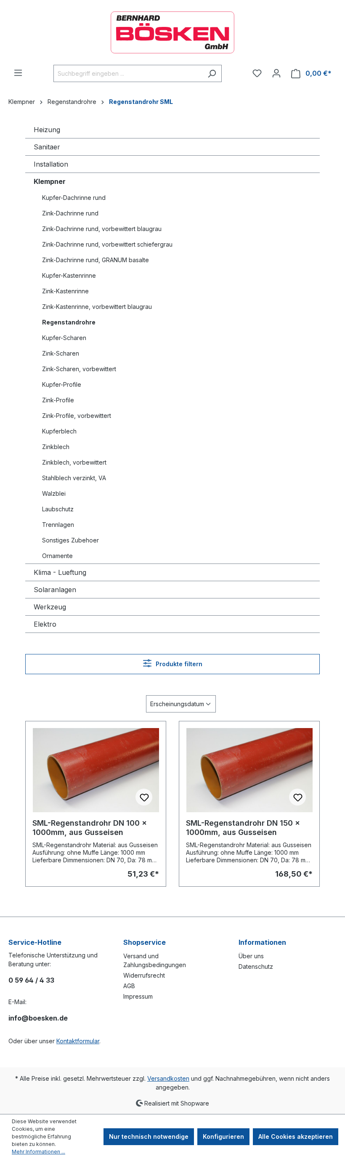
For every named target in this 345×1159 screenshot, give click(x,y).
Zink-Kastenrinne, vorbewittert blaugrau (97, 306)
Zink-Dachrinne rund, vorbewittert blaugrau (102, 228)
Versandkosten (168, 1078)
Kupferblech (59, 431)
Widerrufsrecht (144, 975)
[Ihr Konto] (276, 73)
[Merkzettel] (257, 73)
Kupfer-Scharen (64, 337)
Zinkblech (55, 446)
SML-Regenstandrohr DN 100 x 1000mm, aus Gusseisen (89, 828)
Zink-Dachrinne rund (70, 213)
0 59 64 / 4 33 (31, 980)
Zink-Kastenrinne (65, 291)
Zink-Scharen (60, 353)
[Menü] (18, 73)
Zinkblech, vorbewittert (74, 462)
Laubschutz (58, 509)
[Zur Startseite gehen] (172, 32)
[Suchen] (212, 73)
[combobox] (127, 73)
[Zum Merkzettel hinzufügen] (143, 797)
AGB (129, 985)
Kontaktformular (77, 1041)
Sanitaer (47, 147)
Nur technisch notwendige (148, 1136)
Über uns (251, 956)
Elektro (45, 624)
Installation (51, 164)
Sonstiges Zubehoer (70, 540)
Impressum (138, 996)
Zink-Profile (58, 400)
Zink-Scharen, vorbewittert (79, 368)
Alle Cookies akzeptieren (295, 1136)
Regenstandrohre (69, 322)
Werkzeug (50, 607)
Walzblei (54, 493)
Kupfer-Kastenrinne (69, 275)
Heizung (47, 129)
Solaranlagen (55, 589)
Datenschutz (256, 966)
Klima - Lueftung (60, 572)
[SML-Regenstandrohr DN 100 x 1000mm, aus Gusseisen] (95, 770)
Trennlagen (58, 524)
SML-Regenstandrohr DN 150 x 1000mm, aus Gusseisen (243, 828)
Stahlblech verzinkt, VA (74, 477)
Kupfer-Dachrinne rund (74, 197)
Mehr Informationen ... (38, 1151)
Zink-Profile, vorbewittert (76, 415)
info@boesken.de (38, 1018)
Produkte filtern (178, 663)
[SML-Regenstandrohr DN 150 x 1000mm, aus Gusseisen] (249, 770)
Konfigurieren (223, 1136)
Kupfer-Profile (61, 384)
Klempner (50, 181)
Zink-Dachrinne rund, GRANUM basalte (95, 259)
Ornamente (57, 555)
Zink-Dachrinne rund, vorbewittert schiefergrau (107, 244)
